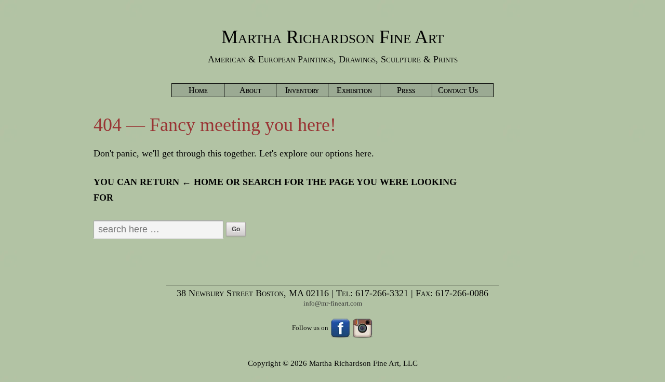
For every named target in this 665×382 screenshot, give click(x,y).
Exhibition (354, 90)
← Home (202, 182)
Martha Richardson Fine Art (332, 37)
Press (406, 90)
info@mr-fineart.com (332, 303)
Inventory (302, 90)
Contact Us (458, 90)
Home (198, 90)
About (250, 90)
